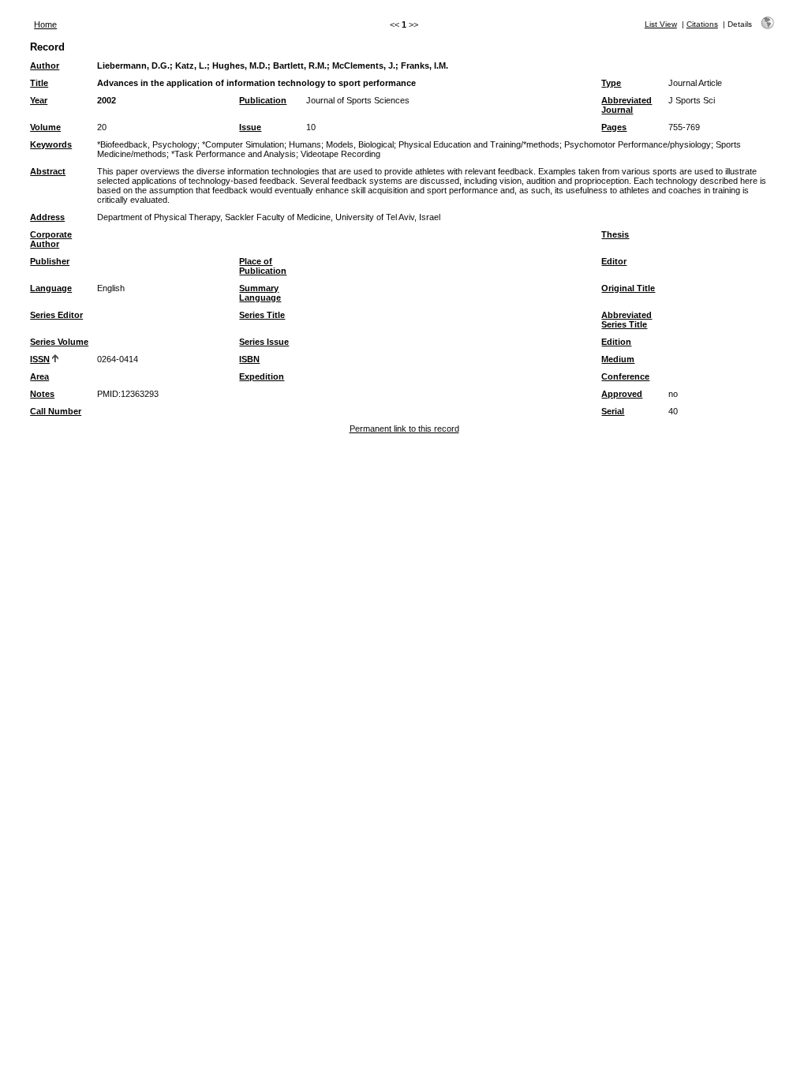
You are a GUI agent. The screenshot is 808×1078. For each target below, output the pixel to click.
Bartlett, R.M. (300, 65)
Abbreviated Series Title (626, 319)
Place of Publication (262, 265)
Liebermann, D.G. (133, 65)
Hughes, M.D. (239, 65)
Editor (614, 261)
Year (38, 100)
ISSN (40, 359)
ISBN (249, 359)
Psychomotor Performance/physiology (637, 144)
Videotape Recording (340, 154)
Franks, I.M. (424, 65)
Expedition (261, 376)
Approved (621, 394)
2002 (106, 100)
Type (611, 83)
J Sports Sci (691, 100)
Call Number (55, 411)
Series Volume (59, 341)
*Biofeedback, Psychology (147, 144)
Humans (305, 144)
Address (47, 217)
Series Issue (264, 341)
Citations (702, 24)
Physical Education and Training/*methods (478, 144)
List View (661, 24)
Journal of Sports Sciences (358, 100)
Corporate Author (51, 239)
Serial (612, 411)
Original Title (628, 288)
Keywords (51, 144)
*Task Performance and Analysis (233, 154)
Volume (45, 127)
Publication (262, 100)
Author (44, 65)
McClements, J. (363, 65)
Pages (614, 127)
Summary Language (260, 292)
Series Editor (56, 315)
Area (39, 376)
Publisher (49, 261)
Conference (625, 376)
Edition (616, 341)
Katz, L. (191, 65)
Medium (617, 359)
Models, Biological (360, 144)
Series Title (262, 315)
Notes (42, 394)
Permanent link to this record (404, 428)
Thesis (615, 234)
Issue (250, 127)
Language (51, 288)
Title (39, 83)
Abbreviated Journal (626, 104)
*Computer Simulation (243, 144)
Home (45, 24)
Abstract (47, 171)
